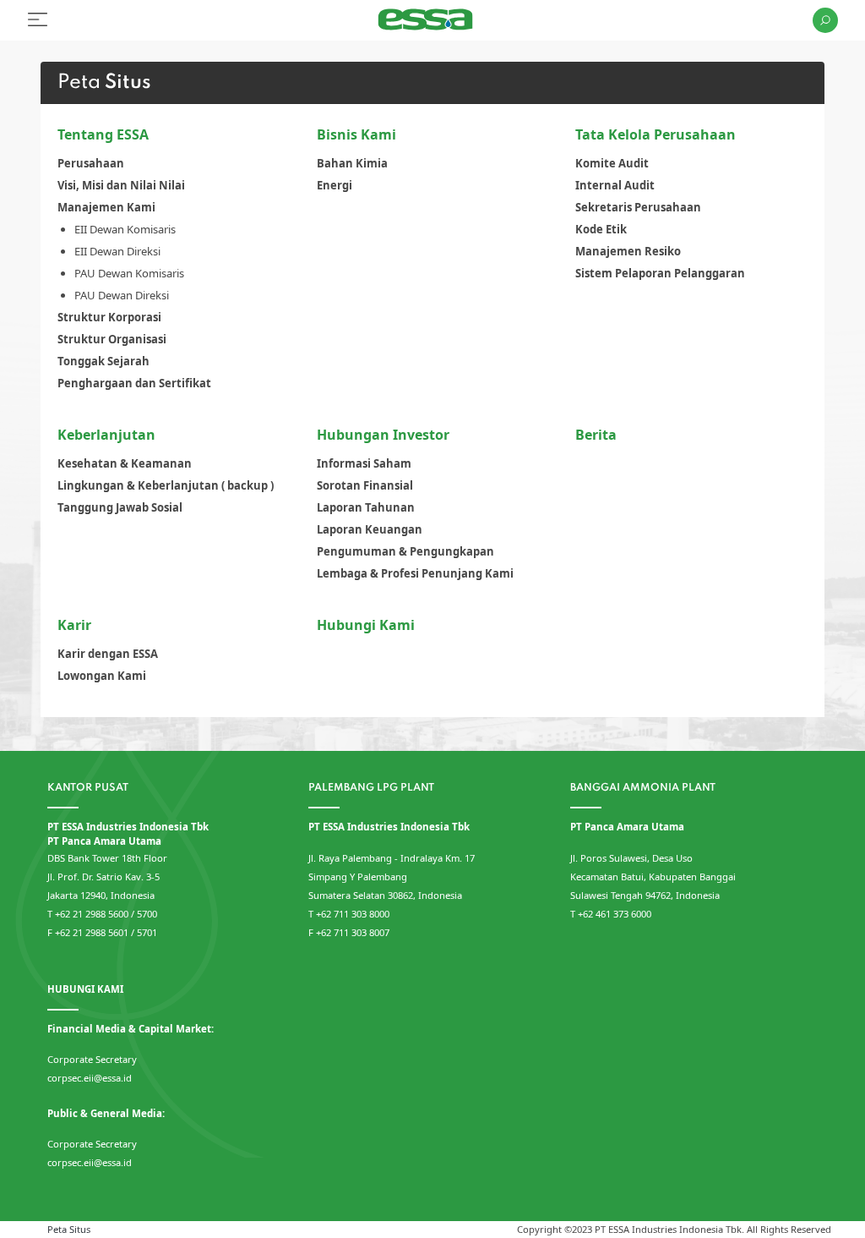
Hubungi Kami (366, 625)
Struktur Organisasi (111, 339)
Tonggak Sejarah (103, 361)
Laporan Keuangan (369, 529)
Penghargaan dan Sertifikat (134, 383)
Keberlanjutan (106, 434)
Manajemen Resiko (628, 251)
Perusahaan (90, 163)
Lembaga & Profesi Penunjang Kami (415, 573)
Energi (334, 185)
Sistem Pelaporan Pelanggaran (660, 273)
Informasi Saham (364, 463)
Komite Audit (612, 163)
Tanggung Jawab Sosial (119, 507)
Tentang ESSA (103, 134)
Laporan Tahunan (366, 507)
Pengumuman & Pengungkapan (405, 551)
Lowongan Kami (101, 675)
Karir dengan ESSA (107, 653)
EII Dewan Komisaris (125, 229)
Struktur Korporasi (109, 317)
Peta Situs (68, 1229)
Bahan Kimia (352, 163)
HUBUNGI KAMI (85, 989)
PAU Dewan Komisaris (129, 273)
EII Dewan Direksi (117, 251)
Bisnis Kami (356, 134)
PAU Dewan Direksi (121, 295)
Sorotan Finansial (365, 485)
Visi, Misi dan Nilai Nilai (121, 185)
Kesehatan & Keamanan (124, 463)
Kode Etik (601, 229)
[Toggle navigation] (37, 20)
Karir (74, 625)
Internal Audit (615, 185)
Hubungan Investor (383, 434)
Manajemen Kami (106, 207)
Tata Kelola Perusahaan (655, 134)
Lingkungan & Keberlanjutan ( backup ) (165, 485)
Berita (596, 434)
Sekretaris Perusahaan (638, 207)
